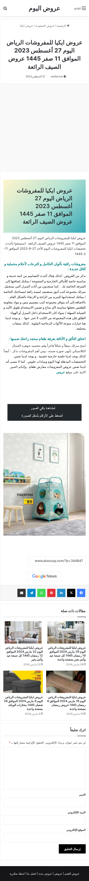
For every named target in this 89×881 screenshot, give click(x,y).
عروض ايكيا (26, 25)
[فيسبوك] (81, 593)
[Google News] (44, 576)
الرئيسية (62, 25)
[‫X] (71, 593)
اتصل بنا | (31, 873)
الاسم (82, 794)
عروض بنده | (45, 873)
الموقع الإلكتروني (76, 829)
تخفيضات (79, 248)
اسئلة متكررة (17, 873)
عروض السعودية (44, 25)
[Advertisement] (44, 127)
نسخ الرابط (15, 561)
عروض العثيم (71, 873)
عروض (60, 372)
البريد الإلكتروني (77, 812)
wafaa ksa (57, 76)
